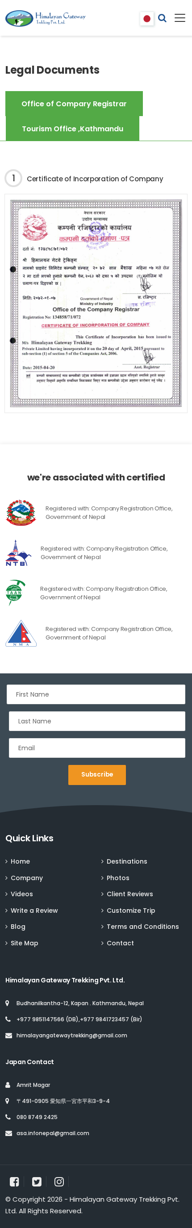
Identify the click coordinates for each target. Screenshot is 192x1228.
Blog (18, 926)
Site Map (24, 943)
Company (27, 877)
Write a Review (34, 910)
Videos (22, 894)
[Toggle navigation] (177, 18)
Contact (120, 943)
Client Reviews (130, 894)
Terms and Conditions (143, 926)
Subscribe (97, 774)
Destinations (127, 861)
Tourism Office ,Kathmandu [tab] (72, 129)
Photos (118, 877)
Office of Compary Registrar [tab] (74, 104)
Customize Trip (131, 910)
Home (20, 861)
